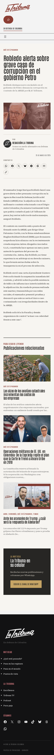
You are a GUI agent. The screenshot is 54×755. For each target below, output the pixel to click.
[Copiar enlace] (5, 172)
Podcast (7, 700)
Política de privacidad (11, 750)
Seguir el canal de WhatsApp (26, 584)
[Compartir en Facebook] (12, 166)
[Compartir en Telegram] (31, 166)
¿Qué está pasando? (12, 658)
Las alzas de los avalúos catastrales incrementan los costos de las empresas (24, 394)
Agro (5, 514)
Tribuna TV (8, 695)
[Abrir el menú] (5, 36)
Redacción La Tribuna (23, 142)
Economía (12, 514)
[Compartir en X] (18, 166)
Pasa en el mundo (11, 668)
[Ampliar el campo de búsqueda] (8, 20)
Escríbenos (8, 690)
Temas (35, 514)
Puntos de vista (10, 673)
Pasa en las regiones (13, 663)
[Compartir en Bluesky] (25, 166)
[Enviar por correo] (44, 166)
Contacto (25, 750)
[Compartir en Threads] (37, 166)
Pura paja (8, 705)
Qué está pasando (10, 50)
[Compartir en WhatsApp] (6, 166)
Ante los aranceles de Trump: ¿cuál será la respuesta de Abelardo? (24, 520)
